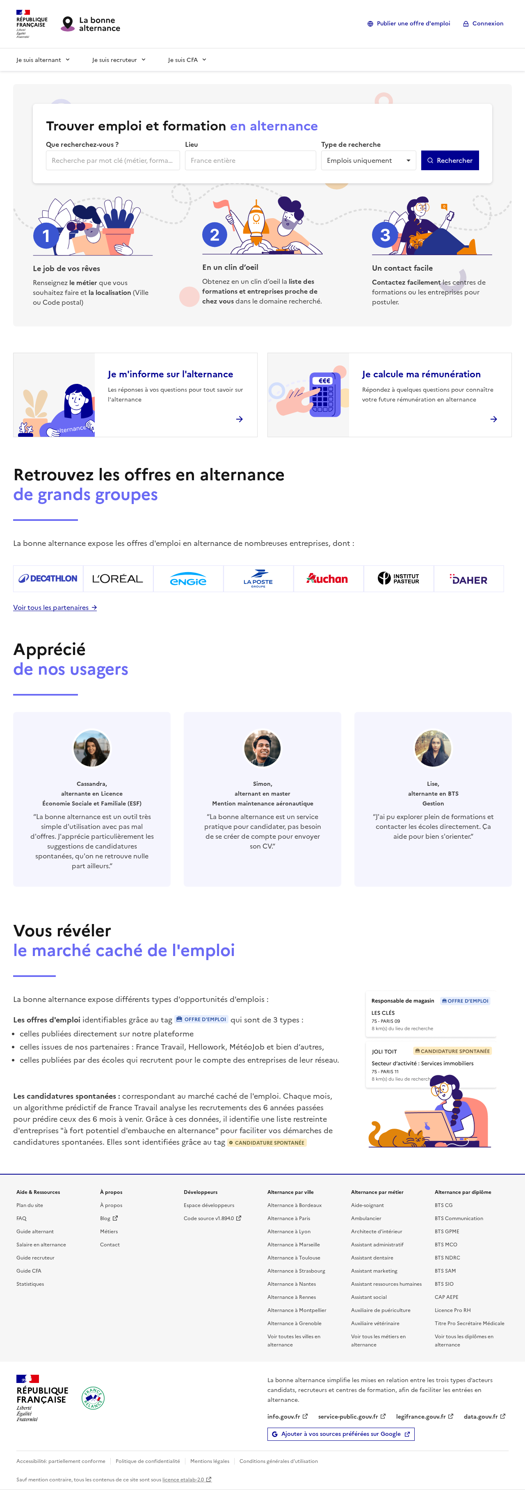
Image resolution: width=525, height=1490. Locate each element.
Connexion (488, 23)
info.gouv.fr (283, 1416)
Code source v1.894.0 (209, 1217)
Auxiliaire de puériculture (381, 1309)
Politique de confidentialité (148, 1460)
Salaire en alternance (41, 1244)
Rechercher (454, 160)
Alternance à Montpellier (296, 1309)
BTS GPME (447, 1231)
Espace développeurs (209, 1204)
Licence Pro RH (453, 1309)
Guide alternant (35, 1231)
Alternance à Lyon (288, 1231)
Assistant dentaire (372, 1257)
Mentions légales (209, 1460)
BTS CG (444, 1204)
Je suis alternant (38, 59)
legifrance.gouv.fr (421, 1416)
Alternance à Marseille (293, 1244)
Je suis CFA (183, 59)
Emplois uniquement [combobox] (359, 159)
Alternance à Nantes (291, 1283)
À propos (111, 1204)
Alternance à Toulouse (293, 1257)
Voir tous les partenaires (51, 607)
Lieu (191, 143)
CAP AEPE (447, 1296)
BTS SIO (444, 1283)
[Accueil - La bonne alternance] (93, 1398)
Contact (110, 1244)
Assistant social (369, 1296)
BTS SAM (445, 1270)
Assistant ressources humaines (386, 1283)
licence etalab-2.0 (183, 1479)
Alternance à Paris (288, 1217)
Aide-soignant (367, 1204)
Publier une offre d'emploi (413, 23)
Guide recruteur (35, 1257)
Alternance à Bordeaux (294, 1204)
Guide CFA (28, 1270)
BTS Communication (459, 1217)
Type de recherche (351, 143)
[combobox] (112, 160)
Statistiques (30, 1283)
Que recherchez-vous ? (82, 143)
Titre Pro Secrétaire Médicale (469, 1322)
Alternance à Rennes (291, 1296)
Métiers (109, 1231)
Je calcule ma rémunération (421, 373)
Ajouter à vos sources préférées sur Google (341, 1434)
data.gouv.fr (481, 1416)
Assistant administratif (377, 1244)
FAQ (21, 1217)
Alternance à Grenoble (294, 1322)
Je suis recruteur (114, 59)
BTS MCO (446, 1244)
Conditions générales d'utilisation (279, 1460)
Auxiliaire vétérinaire (375, 1322)
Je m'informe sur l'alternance (170, 373)
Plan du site (29, 1204)
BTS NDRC (447, 1257)
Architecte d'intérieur (376, 1231)
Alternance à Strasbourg (296, 1270)
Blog (105, 1217)
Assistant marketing (374, 1270)
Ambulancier (366, 1217)
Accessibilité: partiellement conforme (60, 1460)
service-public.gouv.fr (348, 1416)
